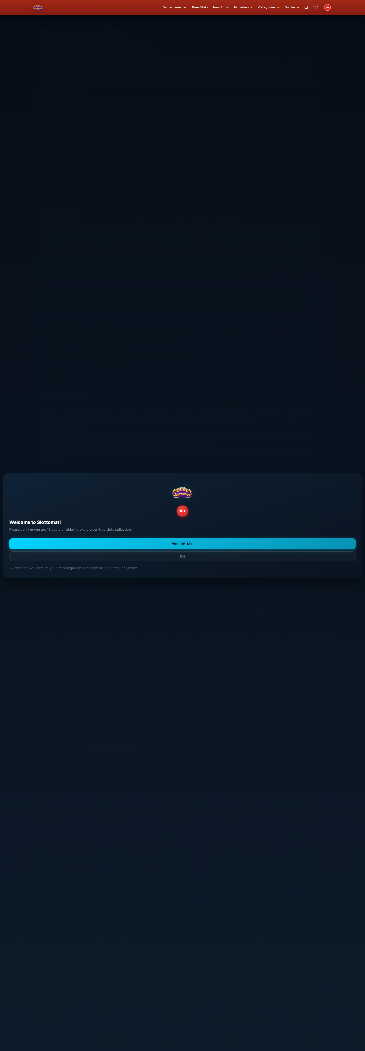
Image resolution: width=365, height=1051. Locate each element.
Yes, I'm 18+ (182, 544)
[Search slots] (306, 7)
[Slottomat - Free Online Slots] (38, 7)
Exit (182, 556)
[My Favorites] (315, 7)
